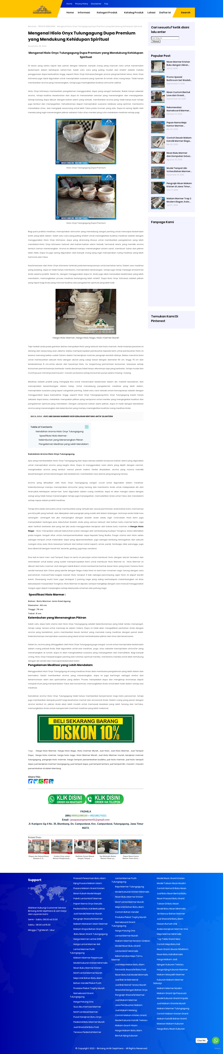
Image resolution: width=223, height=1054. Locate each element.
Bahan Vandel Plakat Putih (87, 983)
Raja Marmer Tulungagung (129, 886)
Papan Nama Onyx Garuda (88, 903)
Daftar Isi (165, 12)
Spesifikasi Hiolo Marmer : (53, 435)
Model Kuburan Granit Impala (172, 998)
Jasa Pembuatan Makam (128, 1005)
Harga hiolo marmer (45, 755)
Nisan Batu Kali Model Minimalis (131, 974)
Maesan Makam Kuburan (170, 1023)
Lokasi (151, 12)
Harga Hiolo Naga (67, 750)
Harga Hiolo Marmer (46, 750)
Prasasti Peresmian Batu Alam (89, 878)
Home (69, 3)
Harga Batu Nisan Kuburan (170, 1028)
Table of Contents (41, 427)
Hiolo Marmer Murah (87, 755)
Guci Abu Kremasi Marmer (87, 1006)
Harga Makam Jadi (166, 959)
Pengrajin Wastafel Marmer (88, 918)
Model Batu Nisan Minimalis (171, 908)
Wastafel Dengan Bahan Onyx (131, 989)
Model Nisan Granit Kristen (170, 878)
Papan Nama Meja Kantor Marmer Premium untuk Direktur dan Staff (179, 124)
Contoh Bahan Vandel (127, 912)
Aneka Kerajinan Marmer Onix (172, 929)
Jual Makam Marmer (126, 1000)
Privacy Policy (81, 3)
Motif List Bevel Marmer (85, 1011)
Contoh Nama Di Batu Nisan (171, 888)
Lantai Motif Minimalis (126, 951)
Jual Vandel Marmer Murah (87, 913)
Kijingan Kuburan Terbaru (170, 964)
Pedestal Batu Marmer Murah (89, 1021)
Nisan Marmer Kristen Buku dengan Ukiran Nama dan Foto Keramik (178, 63)
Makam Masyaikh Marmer (170, 974)
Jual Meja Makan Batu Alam (129, 964)
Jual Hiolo (104, 750)
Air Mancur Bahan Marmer (170, 913)
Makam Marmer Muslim (169, 988)
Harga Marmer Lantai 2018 (87, 939)
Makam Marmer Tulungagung (172, 1008)
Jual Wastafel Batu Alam (169, 918)
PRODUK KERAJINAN (46, 26)
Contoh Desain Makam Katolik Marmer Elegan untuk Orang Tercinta (179, 139)
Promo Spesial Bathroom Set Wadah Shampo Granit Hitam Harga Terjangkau (179, 78)
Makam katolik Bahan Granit (171, 1018)
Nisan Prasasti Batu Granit (170, 898)
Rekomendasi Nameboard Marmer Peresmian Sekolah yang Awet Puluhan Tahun (178, 109)
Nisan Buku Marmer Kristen (87, 967)
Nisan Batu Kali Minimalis (169, 954)
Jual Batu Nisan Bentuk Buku (171, 893)
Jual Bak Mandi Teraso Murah (130, 984)
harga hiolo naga (66, 755)
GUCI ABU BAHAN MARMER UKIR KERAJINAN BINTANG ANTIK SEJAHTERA (78, 416)
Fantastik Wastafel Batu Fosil (130, 969)
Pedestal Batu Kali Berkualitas (89, 908)
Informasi (84, 12)
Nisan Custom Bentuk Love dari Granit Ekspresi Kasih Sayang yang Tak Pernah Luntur (179, 94)
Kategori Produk (107, 12)
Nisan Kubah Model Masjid (87, 893)
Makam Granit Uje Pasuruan (171, 993)
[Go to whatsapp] (216, 1040)
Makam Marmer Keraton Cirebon (132, 940)
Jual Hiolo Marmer (120, 750)
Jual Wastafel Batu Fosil (86, 1027)
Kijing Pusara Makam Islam (87, 883)
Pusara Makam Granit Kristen (89, 888)
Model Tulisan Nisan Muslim (171, 883)
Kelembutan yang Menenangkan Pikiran (61, 439)
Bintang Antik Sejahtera (110, 1048)
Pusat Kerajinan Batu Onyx (87, 1016)
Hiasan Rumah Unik (166, 923)
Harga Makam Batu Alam (128, 1030)
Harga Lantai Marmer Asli (86, 944)
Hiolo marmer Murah (87, 750)
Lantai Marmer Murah (126, 935)
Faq (106, 3)
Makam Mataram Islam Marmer (90, 923)
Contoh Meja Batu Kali (168, 944)
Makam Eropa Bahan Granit (88, 929)
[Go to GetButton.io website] (216, 1048)
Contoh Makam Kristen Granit (131, 1015)
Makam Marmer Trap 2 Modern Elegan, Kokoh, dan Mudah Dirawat (179, 200)
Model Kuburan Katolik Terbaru (131, 1020)
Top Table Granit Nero (168, 939)
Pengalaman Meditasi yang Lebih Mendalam (64, 444)
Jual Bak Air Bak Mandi (126, 979)
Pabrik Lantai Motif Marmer (87, 898)
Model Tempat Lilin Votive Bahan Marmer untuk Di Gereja (178, 170)
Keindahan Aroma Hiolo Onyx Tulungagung (59, 431)
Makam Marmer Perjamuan (88, 957)
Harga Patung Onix (83, 1001)
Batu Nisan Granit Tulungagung (90, 934)
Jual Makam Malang (126, 1010)
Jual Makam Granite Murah (171, 1003)
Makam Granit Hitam (126, 1025)
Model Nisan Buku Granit (128, 945)
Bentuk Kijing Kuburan (126, 1035)
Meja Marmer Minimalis (168, 934)
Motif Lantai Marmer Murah (87, 972)
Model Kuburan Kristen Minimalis (90, 962)
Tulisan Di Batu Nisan (167, 903)
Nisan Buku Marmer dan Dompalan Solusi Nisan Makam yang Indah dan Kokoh (178, 154)
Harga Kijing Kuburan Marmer (172, 969)
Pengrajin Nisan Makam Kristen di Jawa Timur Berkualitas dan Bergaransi (179, 185)
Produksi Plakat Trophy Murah (89, 988)
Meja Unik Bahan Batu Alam (87, 978)
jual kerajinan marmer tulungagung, (52, 764)
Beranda (32, 26)
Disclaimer (96, 3)
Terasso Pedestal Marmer (87, 1032)
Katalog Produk (134, 12)
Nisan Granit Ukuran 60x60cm (172, 949)
